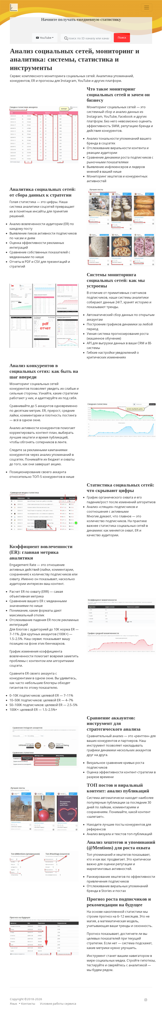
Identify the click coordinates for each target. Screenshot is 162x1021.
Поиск (122, 37)
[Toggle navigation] (146, 7)
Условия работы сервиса (58, 1003)
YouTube (45, 38)
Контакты (28, 1003)
